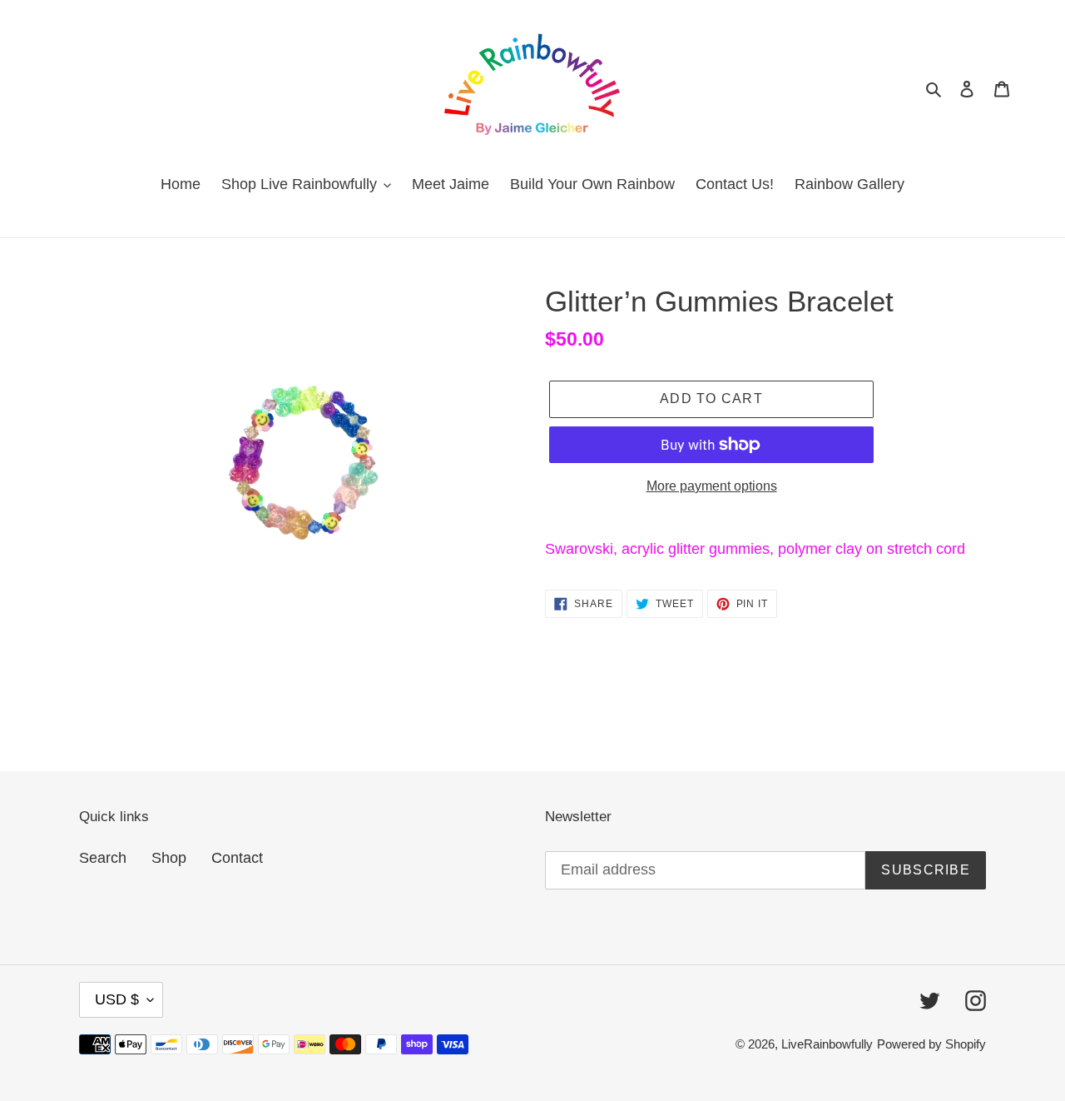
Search (102, 857)
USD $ (117, 999)
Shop (168, 857)
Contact (237, 857)
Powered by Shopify (931, 1044)
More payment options (711, 486)
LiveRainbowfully (827, 1044)
